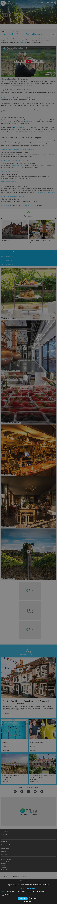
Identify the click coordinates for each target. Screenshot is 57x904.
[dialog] (28, 891)
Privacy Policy (28, 887)
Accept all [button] (22, 898)
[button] (28, 888)
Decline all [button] (34, 898)
